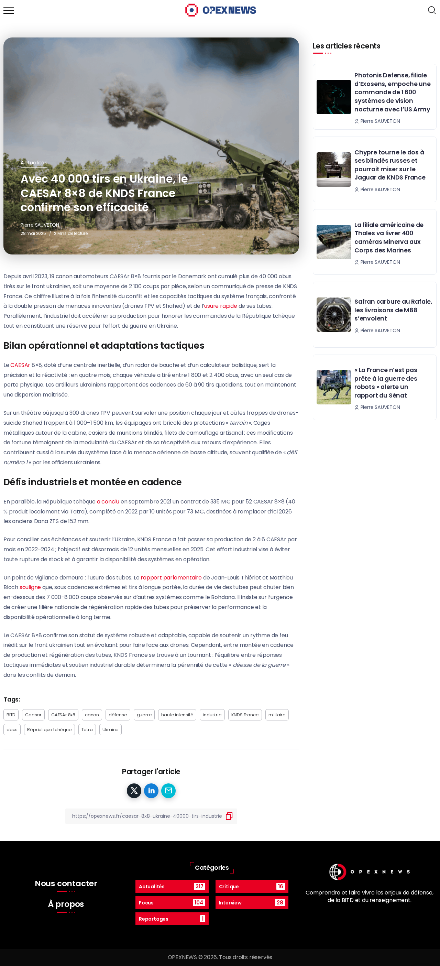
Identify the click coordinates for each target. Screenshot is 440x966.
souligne (30, 587)
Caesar (33, 715)
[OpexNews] (221, 10)
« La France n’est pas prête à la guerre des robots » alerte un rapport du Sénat (385, 383)
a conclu (108, 502)
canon (92, 715)
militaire (277, 715)
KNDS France (245, 715)
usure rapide (220, 306)
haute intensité (177, 715)
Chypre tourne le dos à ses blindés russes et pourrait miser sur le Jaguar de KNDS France (390, 165)
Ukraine (110, 729)
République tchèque (49, 729)
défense (118, 715)
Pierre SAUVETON (40, 224)
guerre (144, 715)
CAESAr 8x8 (63, 715)
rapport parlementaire (171, 578)
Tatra (87, 729)
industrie (212, 715)
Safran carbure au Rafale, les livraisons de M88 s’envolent (393, 310)
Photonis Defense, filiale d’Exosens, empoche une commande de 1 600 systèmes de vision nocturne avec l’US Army (392, 92)
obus (12, 729)
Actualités (34, 162)
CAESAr (20, 365)
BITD (11, 715)
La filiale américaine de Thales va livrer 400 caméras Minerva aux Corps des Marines (389, 237)
